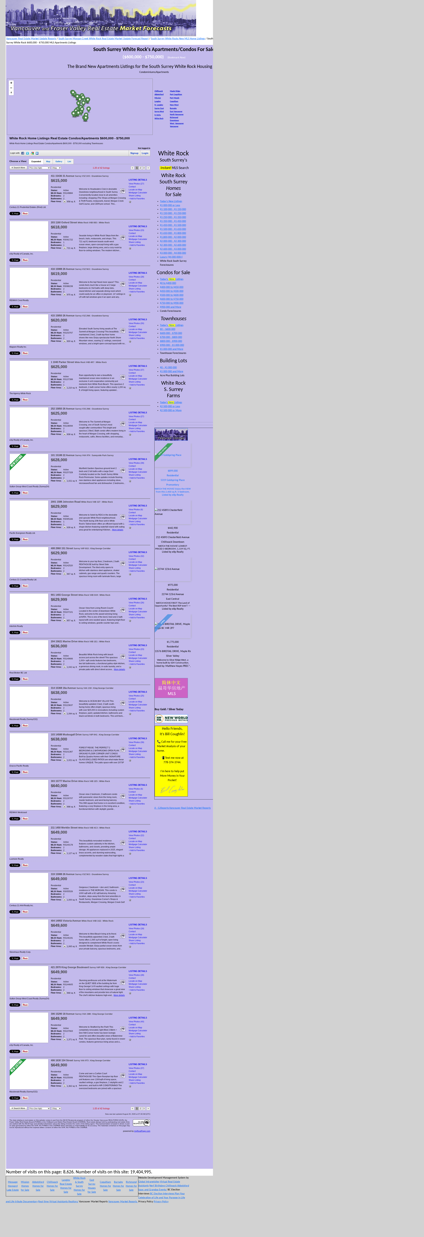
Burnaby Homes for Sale (118, 1186)
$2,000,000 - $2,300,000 (173, 241)
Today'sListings (171, 402)
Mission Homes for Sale (25, 1186)
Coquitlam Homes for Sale (105, 1186)
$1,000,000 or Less (170, 205)
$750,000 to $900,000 (171, 303)
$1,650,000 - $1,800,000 (173, 233)
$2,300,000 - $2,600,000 (173, 245)
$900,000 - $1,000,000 (172, 345)
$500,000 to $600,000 (171, 295)
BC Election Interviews (162, 1193)
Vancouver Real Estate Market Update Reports (31, 38)
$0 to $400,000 (168, 283)
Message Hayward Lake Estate (13, 1186)
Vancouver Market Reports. (123, 1201)
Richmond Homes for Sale (131, 1186)
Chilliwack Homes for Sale (52, 1186)
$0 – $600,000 (167, 329)
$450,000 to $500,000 (171, 291)
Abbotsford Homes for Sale (38, 1186)
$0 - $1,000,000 (168, 367)
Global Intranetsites (148, 1182)
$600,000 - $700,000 (171, 333)
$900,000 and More (170, 307)
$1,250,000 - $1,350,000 (173, 217)
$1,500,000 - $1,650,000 (173, 229)
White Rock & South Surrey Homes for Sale (79, 1186)
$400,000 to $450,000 (171, 287)
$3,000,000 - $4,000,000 (173, 253)
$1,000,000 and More (171, 349)
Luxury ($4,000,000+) (171, 257)
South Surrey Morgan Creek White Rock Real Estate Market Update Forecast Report (103, 38)
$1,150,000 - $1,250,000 (173, 213)
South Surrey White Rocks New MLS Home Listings (178, 38)
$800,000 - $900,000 (171, 341)
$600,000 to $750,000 (171, 299)
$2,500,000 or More (171, 410)
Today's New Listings (171, 201)
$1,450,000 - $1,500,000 (173, 225)
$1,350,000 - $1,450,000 (173, 221)
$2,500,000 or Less (170, 406)
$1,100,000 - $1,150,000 (173, 209)
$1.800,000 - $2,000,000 (173, 237)
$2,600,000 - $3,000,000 (173, 249)
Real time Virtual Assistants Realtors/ (58, 1201)
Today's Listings (171, 279)
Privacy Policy (161, 1201)
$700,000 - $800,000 (171, 337)
